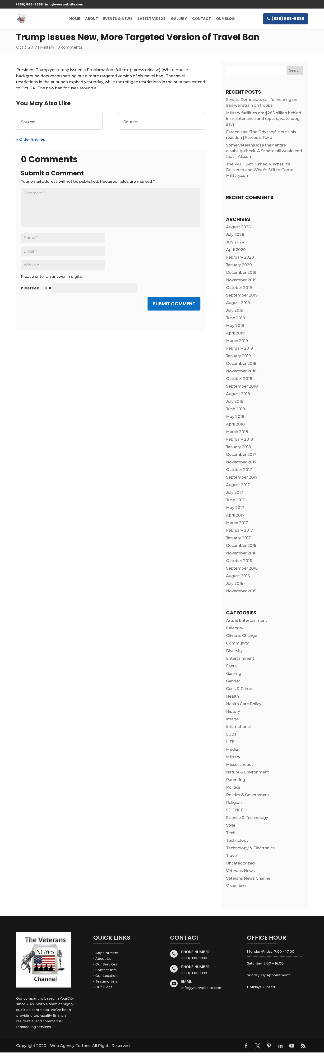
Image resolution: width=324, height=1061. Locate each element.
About (91, 18)
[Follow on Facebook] (246, 1046)
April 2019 (235, 333)
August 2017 (238, 485)
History (233, 711)
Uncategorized (240, 863)
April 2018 (235, 424)
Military (47, 47)
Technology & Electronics (250, 848)
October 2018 (239, 378)
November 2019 (241, 280)
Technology (237, 840)
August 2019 (238, 303)
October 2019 (239, 287)
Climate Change (241, 635)
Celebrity (234, 628)
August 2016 (238, 576)
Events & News (118, 18)
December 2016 (241, 545)
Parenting (235, 779)
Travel (232, 855)
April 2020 (236, 249)
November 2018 (241, 371)
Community (237, 643)
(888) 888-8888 (288, 18)
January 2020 (239, 265)
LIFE (230, 742)
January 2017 (238, 538)
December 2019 (241, 272)
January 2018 (238, 447)
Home (74, 18)
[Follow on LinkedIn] (280, 1046)
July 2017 (234, 492)
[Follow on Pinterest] (269, 1046)
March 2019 (237, 340)
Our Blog (225, 18)
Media (232, 749)
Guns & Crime (239, 688)
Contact (201, 18)
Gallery (179, 18)
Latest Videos (152, 18)
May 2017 (235, 507)
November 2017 (241, 462)
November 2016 (241, 553)
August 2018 (238, 394)
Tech (230, 833)
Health (232, 696)
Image (232, 719)
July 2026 (235, 234)
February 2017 (239, 530)
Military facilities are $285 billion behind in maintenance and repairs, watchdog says (263, 119)
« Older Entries (30, 139)
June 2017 (235, 500)
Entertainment (240, 658)
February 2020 (240, 257)
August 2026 (238, 227)
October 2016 (239, 560)
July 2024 (235, 242)
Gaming (233, 673)
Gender (233, 681)
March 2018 (237, 432)
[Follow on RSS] (303, 1046)
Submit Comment (174, 303)
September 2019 (242, 295)
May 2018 (235, 416)
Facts (231, 666)
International (238, 726)
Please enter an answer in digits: (52, 276)
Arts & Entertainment (246, 620)
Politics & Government (247, 795)
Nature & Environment (247, 772)
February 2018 (239, 439)
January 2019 (238, 356)
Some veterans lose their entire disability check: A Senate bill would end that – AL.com (264, 151)
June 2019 (235, 318)
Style (230, 825)
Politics (233, 787)
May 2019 (235, 325)
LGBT (231, 734)
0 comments (69, 47)
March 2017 (237, 523)
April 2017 (235, 515)
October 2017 (239, 469)
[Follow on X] (257, 1046)
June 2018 (235, 409)
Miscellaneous (240, 764)
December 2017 (241, 454)
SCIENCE (235, 810)
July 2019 (234, 310)
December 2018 (241, 363)
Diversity (234, 651)
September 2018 (242, 386)
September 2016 (242, 568)
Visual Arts (236, 886)
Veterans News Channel (248, 878)
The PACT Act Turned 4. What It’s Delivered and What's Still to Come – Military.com (261, 170)
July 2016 (234, 583)
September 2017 (242, 477)
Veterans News (240, 871)
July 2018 (234, 401)
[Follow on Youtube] (291, 1046)
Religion (234, 802)
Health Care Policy (243, 704)
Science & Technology (247, 817)
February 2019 (239, 348)
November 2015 (241, 591)
